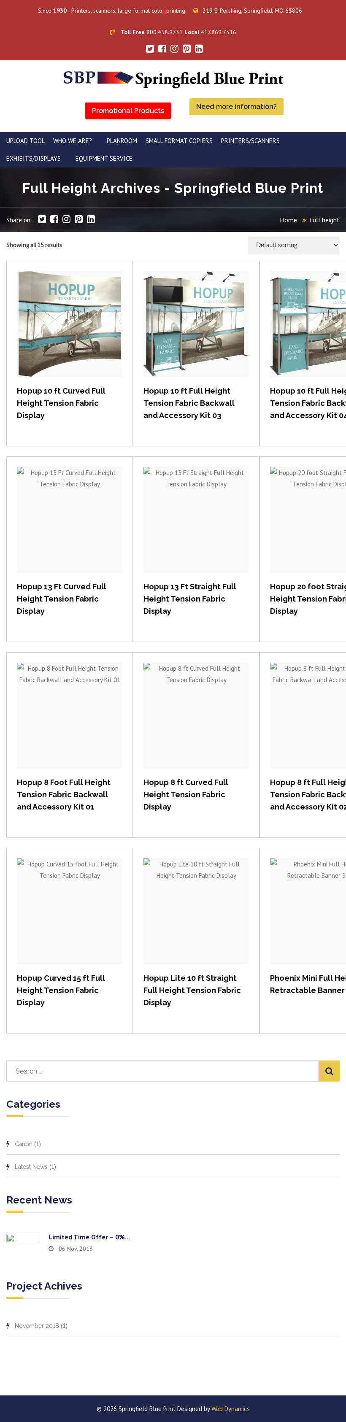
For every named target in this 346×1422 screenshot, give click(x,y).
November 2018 (37, 1325)
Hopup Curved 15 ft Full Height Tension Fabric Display (61, 990)
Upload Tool (25, 141)
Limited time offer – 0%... (89, 1237)
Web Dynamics (230, 1409)
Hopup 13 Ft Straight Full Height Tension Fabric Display (189, 598)
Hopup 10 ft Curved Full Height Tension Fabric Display (61, 403)
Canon (23, 1144)
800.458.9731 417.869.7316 (178, 32)
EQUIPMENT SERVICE (104, 158)
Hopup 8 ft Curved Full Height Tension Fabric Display (185, 794)
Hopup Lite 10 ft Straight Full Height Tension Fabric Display (192, 990)
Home (288, 220)
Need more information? (236, 107)
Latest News (31, 1166)
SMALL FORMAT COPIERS (179, 141)
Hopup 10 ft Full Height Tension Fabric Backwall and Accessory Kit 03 (189, 403)
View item (70, 332)
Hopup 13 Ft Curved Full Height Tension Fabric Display (61, 598)
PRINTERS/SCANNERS (250, 141)
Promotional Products (128, 111)
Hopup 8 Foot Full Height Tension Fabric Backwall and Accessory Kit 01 (64, 794)
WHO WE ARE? (72, 141)
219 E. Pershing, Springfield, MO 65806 (252, 10)
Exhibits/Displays (33, 158)
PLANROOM (122, 141)
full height (325, 220)
